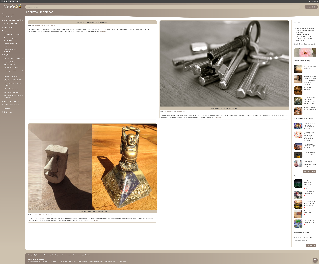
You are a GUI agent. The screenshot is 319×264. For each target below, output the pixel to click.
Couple (6, 55)
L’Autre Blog (8, 112)
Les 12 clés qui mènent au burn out (224, 108)
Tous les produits (309, 171)
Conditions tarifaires (11, 89)
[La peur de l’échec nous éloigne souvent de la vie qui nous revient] (298, 101)
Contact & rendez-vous (12, 101)
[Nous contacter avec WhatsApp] (15, 1)
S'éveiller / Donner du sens (303, 38)
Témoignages (299, 40)
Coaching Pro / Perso (302, 34)
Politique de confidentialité (50, 255)
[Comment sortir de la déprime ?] (298, 69)
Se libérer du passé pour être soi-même (92, 22)
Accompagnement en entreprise (10, 50)
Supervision (8, 27)
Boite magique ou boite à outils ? (13, 72)
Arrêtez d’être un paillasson (309, 88)
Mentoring (7, 31)
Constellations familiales (11, 67)
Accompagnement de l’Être (13, 20)
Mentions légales (33, 255)
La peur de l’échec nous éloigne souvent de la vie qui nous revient (309, 100)
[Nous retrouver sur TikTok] (9, 1)
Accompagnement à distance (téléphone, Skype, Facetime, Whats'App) (304, 30)
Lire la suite (103, 31)
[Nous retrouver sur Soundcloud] (13, 1)
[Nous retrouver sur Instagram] (4, 1)
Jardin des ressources (11, 105)
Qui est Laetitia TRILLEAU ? (12, 80)
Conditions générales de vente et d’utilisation (76, 255)
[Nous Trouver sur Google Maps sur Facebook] (17, 1)
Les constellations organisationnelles (9, 63)
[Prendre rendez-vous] (19, 1)
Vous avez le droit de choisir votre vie (310, 108)
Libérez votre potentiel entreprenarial (11, 39)
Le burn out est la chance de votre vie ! (92, 211)
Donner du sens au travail (303, 36)
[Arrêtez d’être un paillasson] (298, 90)
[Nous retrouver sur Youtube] (11, 1)
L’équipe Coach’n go (11, 76)
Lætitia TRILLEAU (50, 25)
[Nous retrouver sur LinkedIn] (6, 1)
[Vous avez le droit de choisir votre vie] (298, 111)
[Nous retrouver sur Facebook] (2, 1)
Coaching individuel (10, 24)
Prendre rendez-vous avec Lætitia (13, 84)
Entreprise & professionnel (13, 34)
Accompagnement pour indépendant (11, 45)
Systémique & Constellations (14, 58)
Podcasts (7, 108)
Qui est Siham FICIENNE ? (12, 92)
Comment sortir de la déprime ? (310, 67)
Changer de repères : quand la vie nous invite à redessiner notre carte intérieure (310, 80)
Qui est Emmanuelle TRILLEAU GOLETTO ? (13, 97)
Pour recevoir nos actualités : (303, 237)
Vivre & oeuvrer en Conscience (9, 15)
